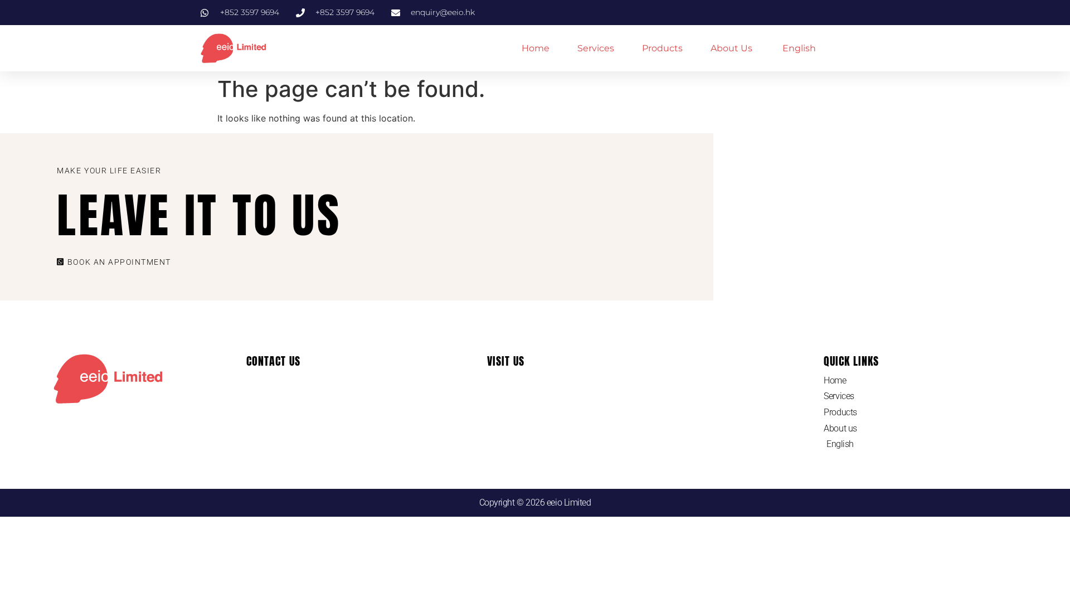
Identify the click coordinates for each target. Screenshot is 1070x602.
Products (662, 48)
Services (595, 48)
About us (731, 48)
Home (535, 48)
